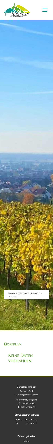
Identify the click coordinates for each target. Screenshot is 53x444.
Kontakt (27, 441)
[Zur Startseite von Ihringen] (17, 10)
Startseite (11, 293)
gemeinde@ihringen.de (28, 400)
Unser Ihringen (23, 293)
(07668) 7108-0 (28, 403)
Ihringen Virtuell (36, 293)
